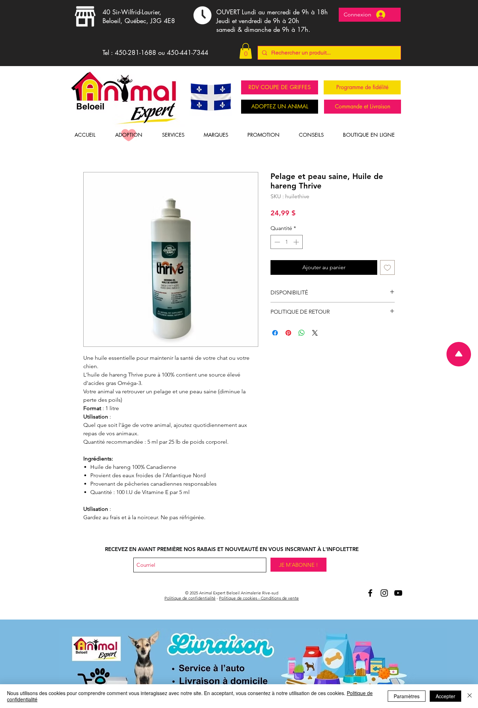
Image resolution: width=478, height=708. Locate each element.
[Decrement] (276, 242)
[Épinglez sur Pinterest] (288, 333)
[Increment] (297, 242)
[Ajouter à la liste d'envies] (387, 267)
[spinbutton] (286, 242)
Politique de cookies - (240, 598)
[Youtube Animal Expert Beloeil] (398, 593)
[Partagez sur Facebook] (275, 333)
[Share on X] (315, 333)
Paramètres (407, 696)
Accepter (445, 696)
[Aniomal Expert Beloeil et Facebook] (370, 593)
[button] (245, 51)
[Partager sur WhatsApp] (301, 333)
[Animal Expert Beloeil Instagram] (384, 593)
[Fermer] (469, 696)
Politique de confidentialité (190, 598)
